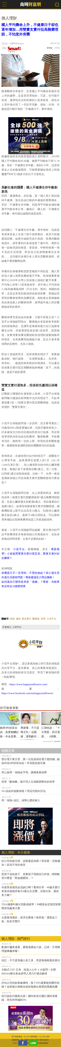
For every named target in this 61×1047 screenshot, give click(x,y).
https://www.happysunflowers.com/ (28, 684)
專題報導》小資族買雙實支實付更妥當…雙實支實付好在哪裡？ (30, 554)
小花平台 (11, 52)
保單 (43, 618)
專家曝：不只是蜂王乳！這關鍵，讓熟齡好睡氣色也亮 (30, 732)
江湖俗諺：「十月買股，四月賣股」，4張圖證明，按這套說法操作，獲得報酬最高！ (50, 732)
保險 (12, 618)
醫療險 (36, 618)
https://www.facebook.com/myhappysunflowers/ (27, 693)
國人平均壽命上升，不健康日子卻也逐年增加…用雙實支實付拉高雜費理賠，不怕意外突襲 (29, 29)
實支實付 (26, 618)
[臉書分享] (23, 1043)
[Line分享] (34, 1043)
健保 (18, 618)
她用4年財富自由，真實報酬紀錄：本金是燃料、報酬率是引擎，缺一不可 (9, 732)
